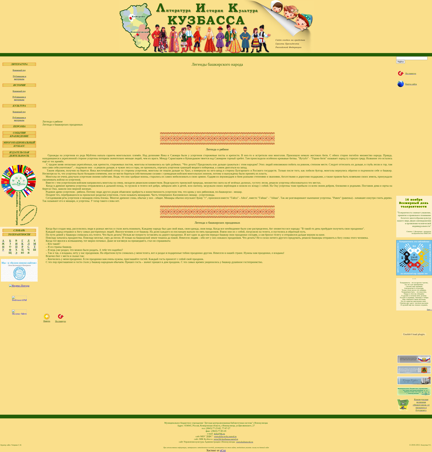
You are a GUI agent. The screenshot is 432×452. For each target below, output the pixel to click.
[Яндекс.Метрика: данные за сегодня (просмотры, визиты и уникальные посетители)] (19, 312)
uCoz (223, 450)
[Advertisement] (143, 93)
